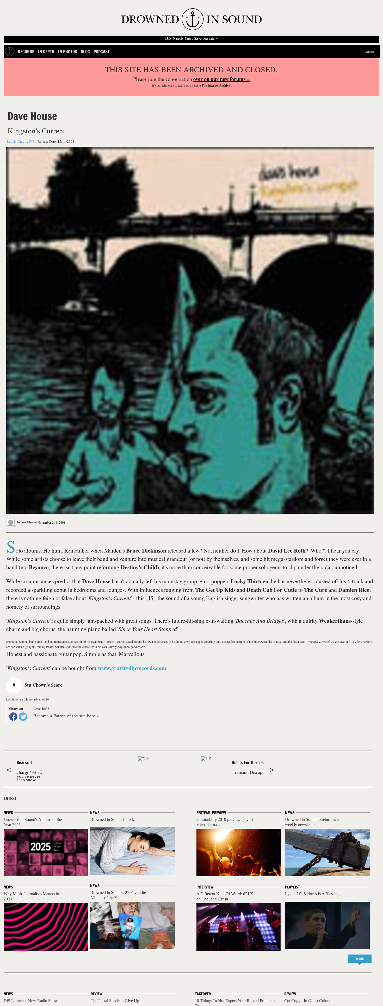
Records (26, 51)
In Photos (67, 51)
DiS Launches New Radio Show (31, 1000)
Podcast (102, 51)
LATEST (10, 798)
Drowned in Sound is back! (112, 819)
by (26, 522)
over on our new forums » (221, 79)
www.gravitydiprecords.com (132, 668)
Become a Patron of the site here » (66, 715)
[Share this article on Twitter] (23, 716)
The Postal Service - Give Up (115, 1000)
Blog (85, 51)
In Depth (46, 51)
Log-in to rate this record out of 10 (27, 699)
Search (370, 52)
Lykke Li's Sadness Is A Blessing (312, 894)
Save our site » (191, 38)
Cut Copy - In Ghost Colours (308, 1000)
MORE (360, 959)
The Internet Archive (216, 85)
